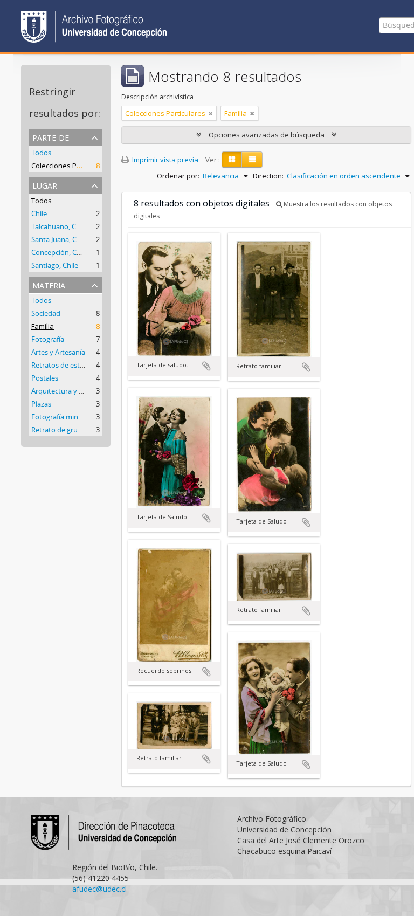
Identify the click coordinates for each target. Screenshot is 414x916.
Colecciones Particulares (71, 165)
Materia (48, 284)
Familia (42, 326)
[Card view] (232, 159)
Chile (39, 213)
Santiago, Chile (54, 265)
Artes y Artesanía (58, 352)
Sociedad (45, 313)
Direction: (268, 176)
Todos (41, 152)
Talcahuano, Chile (59, 226)
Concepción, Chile (59, 252)
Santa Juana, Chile (59, 239)
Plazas (41, 404)
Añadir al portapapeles (206, 366)
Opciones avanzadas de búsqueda (266, 135)
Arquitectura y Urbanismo (72, 391)
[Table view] (252, 159)
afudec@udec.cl (99, 889)
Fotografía (47, 339)
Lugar (44, 184)
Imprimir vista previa (164, 159)
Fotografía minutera (63, 417)
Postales (44, 378)
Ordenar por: (178, 176)
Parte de (50, 136)
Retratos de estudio (62, 365)
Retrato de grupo (58, 430)
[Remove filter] (211, 113)
